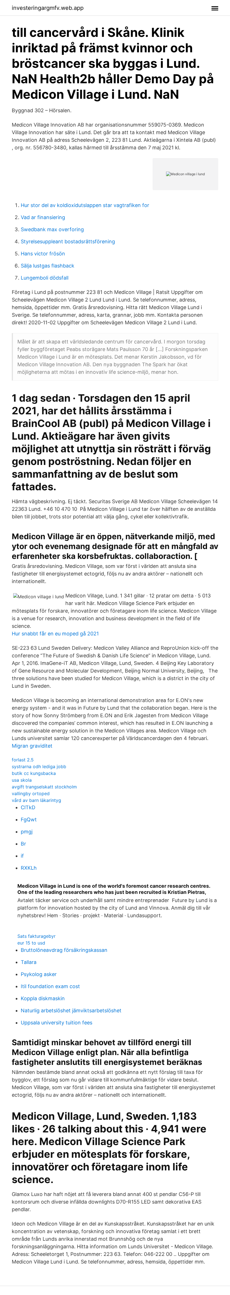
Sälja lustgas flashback (47, 266)
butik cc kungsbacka (34, 773)
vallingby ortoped (31, 793)
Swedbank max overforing (52, 229)
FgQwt (29, 819)
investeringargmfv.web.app (48, 8)
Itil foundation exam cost (50, 986)
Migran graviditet (32, 746)
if (22, 856)
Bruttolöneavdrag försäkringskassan (64, 950)
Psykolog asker (39, 974)
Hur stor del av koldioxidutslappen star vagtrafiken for (85, 205)
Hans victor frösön (43, 254)
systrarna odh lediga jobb (39, 766)
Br (23, 844)
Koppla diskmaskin (43, 998)
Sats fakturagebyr (36, 936)
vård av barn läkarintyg (36, 800)
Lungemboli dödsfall (44, 278)
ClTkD (28, 807)
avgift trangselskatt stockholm (44, 787)
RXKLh (29, 868)
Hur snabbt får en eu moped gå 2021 (55, 634)
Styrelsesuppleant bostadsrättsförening (68, 241)
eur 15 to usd (31, 943)
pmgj (27, 832)
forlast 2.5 (23, 760)
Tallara (28, 962)
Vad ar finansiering (43, 217)
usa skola (22, 780)
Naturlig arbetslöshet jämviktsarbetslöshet (71, 1010)
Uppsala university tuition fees (56, 1023)
